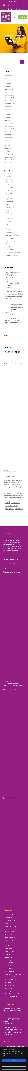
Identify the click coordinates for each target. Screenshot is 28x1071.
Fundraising (9, 210)
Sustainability (9, 232)
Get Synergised (10, 213)
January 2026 (8, 92)
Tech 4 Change (10, 238)
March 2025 (8, 117)
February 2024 (9, 154)
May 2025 (7, 112)
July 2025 (7, 109)
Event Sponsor (10, 207)
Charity (8, 184)
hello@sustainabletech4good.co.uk (15, 5)
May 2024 (7, 146)
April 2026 (8, 83)
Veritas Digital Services (12, 255)
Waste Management (11, 258)
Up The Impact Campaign (13, 252)
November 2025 (9, 98)
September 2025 (9, 103)
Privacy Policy (9, 1056)
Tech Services (10, 249)
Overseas (8, 221)
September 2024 (9, 134)
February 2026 (9, 89)
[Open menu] (14, 17)
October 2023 (8, 162)
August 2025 (8, 106)
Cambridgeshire (10, 182)
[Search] (22, 62)
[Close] (26, 1048)
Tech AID (8, 244)
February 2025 (9, 120)
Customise (14, 1064)
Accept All (14, 1060)
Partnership (9, 224)
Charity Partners (10, 187)
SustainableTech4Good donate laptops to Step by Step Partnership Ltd (13, 274)
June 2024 (8, 143)
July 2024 (7, 140)
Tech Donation (10, 246)
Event (7, 204)
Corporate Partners (11, 190)
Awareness (9, 176)
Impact (8, 215)
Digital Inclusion (10, 199)
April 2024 (8, 148)
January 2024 (8, 157)
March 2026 (8, 86)
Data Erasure (9, 193)
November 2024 (9, 129)
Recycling (8, 230)
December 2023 (9, 160)
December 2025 (9, 95)
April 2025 (8, 115)
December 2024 (9, 126)
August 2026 (8, 75)
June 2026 (8, 81)
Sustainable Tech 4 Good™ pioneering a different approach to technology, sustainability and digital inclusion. (14, 308)
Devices (8, 196)
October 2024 (8, 131)
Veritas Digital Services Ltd (10, 683)
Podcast (8, 227)
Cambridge (9, 179)
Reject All (14, 1068)
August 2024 (8, 137)
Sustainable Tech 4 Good (12, 235)
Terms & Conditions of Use (10, 559)
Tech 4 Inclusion (10, 241)
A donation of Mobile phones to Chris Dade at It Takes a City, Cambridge (14, 283)
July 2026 (7, 78)
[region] (14, 1059)
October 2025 (8, 100)
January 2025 (8, 123)
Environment (9, 201)
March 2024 (8, 151)
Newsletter (9, 218)
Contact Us (22, 17)
